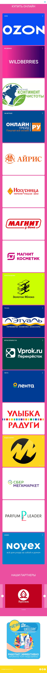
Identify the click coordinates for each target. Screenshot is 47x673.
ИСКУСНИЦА (8, 178)
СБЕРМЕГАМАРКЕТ (9, 470)
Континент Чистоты (10, 81)
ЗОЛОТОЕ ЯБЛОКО (9, 275)
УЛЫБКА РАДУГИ (9, 405)
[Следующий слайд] (44, 596)
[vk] (40, 669)
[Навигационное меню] (45, 2)
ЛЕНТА (6, 373)
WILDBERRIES (8, 48)
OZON (6, 16)
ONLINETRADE (8, 113)
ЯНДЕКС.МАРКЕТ (9, 438)
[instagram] (42, 669)
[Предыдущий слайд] (2, 596)
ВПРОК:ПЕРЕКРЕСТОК (10, 340)
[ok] (45, 669)
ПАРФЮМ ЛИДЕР (9, 502)
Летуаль (6, 308)
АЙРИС (6, 146)
